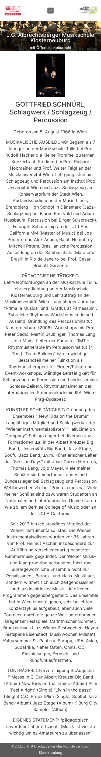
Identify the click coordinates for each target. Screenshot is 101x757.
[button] (50, 11)
